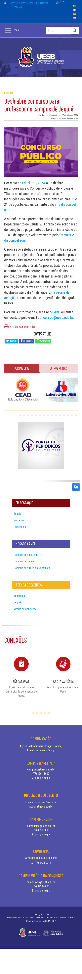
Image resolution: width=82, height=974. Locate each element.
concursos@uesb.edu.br (55, 317)
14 (72, 415)
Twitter (13, 340)
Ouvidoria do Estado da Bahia (40, 857)
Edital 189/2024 (33, 183)
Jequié (17, 602)
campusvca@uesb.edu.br (41, 882)
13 (68, 415)
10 (56, 415)
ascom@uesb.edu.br (41, 806)
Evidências (20, 526)
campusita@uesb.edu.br (41, 769)
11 (60, 415)
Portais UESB (22, 368)
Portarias (19, 520)
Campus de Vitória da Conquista (32, 568)
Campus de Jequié (24, 561)
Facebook (27, 340)
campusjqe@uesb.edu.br (41, 825)
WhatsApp (45, 340)
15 (76, 415)
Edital (56, 312)
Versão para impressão (22, 327)
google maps (42, 777)
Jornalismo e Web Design (40, 750)
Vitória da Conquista (25, 609)
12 (64, 415)
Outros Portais (58, 368)
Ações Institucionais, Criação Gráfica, (41, 746)
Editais (17, 513)
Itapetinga (19, 595)
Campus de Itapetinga (26, 554)
